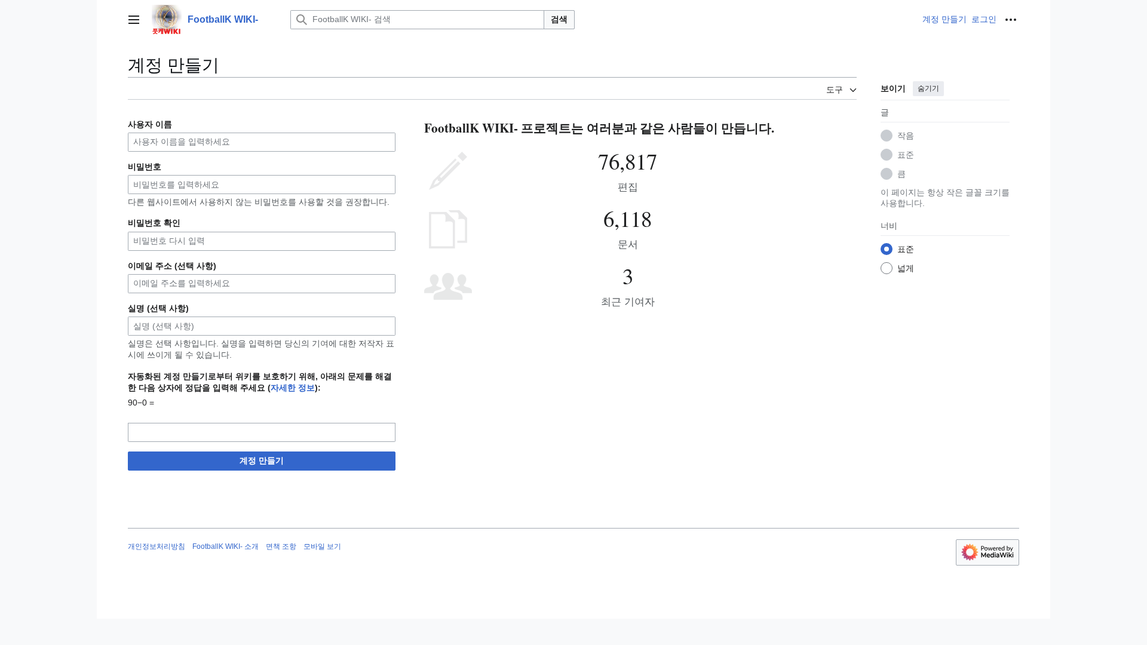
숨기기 (928, 88)
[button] (133, 19)
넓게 (905, 268)
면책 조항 (281, 546)
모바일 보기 (322, 546)
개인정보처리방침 (156, 546)
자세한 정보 (293, 387)
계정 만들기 (262, 460)
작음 (905, 135)
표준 (905, 154)
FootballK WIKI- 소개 (225, 546)
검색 (559, 19)
